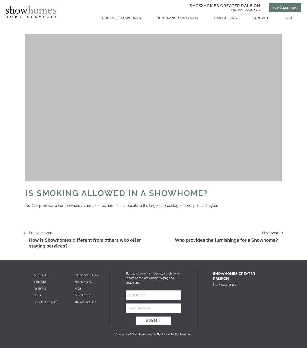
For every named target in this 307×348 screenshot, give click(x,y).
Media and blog (86, 275)
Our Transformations (177, 18)
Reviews (40, 288)
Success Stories (45, 302)
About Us (40, 275)
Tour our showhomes (120, 18)
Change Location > (245, 10)
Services (40, 281)
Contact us (83, 295)
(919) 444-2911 (285, 8)
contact (261, 18)
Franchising (225, 18)
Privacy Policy (85, 302)
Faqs (78, 288)
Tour (37, 295)
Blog (289, 18)
